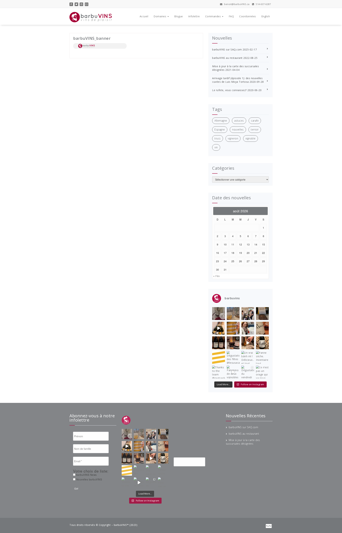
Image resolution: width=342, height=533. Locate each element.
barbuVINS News (86, 474)
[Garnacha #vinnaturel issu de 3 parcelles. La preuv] (233, 342)
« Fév (216, 276)
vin (216, 147)
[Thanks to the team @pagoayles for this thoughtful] (218, 372)
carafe (255, 120)
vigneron (233, 138)
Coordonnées (247, 16)
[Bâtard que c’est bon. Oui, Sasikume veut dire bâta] (218, 313)
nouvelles (238, 129)
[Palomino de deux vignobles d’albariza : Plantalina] (233, 372)
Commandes (213, 16)
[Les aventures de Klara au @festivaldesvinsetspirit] (247, 313)
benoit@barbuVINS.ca (237, 4)
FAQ (231, 16)
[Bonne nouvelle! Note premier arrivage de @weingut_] (247, 328)
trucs (217, 138)
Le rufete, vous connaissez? (229, 90)
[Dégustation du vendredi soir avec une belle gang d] (247, 372)
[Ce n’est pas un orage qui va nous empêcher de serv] (262, 372)
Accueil (144, 16)
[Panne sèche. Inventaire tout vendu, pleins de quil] (262, 357)
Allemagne (220, 120)
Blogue (178, 16)
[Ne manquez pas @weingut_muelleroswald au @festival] (218, 328)
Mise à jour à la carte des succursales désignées (243, 441)
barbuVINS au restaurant (227, 58)
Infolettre (194, 16)
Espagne (219, 129)
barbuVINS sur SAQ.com (227, 49)
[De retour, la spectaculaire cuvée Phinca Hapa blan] (262, 342)
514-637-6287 (263, 4)
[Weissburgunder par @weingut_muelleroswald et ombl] (233, 328)
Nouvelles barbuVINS (88, 479)
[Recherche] (214, 462)
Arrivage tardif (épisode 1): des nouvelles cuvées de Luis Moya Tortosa (237, 79)
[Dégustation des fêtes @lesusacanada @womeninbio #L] (233, 357)
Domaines (160, 16)
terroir (255, 129)
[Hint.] (218, 357)
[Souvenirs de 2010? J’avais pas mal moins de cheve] (233, 313)
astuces (239, 120)
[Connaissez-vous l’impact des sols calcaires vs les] (262, 313)
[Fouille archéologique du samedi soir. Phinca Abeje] (262, 328)
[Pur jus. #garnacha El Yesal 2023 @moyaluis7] (247, 342)
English (265, 16)
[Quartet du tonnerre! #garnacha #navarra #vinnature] (218, 342)
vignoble (250, 138)
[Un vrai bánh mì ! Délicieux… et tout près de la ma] (247, 357)
